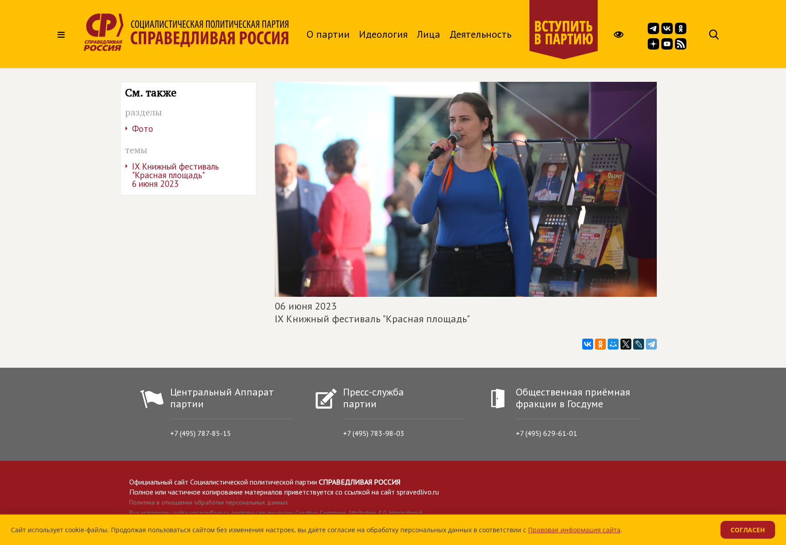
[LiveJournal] (638, 344)
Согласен (748, 529)
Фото (142, 128)
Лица (428, 34)
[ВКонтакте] (587, 344)
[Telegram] (651, 344)
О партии (328, 34)
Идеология (383, 34)
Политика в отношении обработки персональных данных (208, 502)
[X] (625, 344)
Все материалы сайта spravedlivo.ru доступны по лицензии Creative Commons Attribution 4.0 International (276, 513)
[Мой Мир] (613, 344)
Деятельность (480, 34)
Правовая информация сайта (574, 529)
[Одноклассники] (600, 344)
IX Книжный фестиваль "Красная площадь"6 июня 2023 (175, 175)
